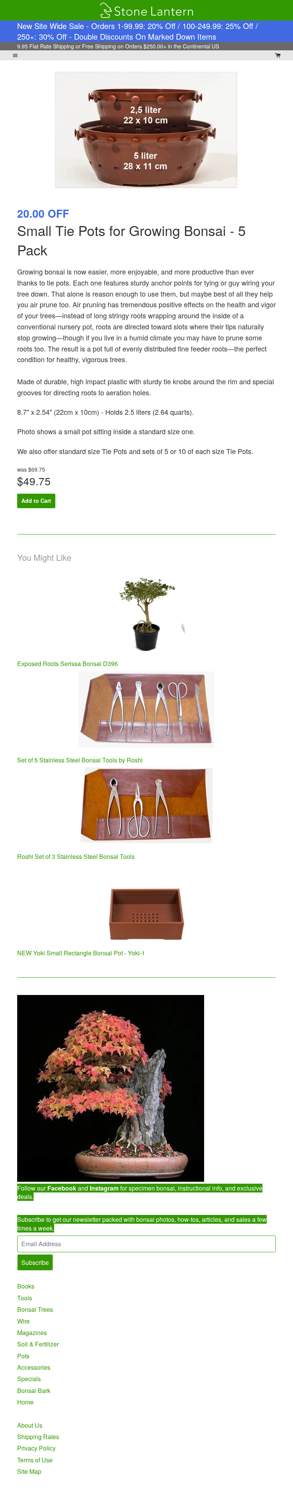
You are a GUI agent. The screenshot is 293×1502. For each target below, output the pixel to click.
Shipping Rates (38, 1436)
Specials (29, 1378)
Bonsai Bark (33, 1390)
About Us (29, 1425)
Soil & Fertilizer (38, 1344)
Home (25, 1402)
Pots (23, 1355)
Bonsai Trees (35, 1309)
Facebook (61, 1188)
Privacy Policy (36, 1448)
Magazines (32, 1332)
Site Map (29, 1471)
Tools (24, 1297)
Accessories (33, 1367)
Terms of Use (35, 1459)
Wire (23, 1321)
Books (25, 1286)
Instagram (104, 1188)
